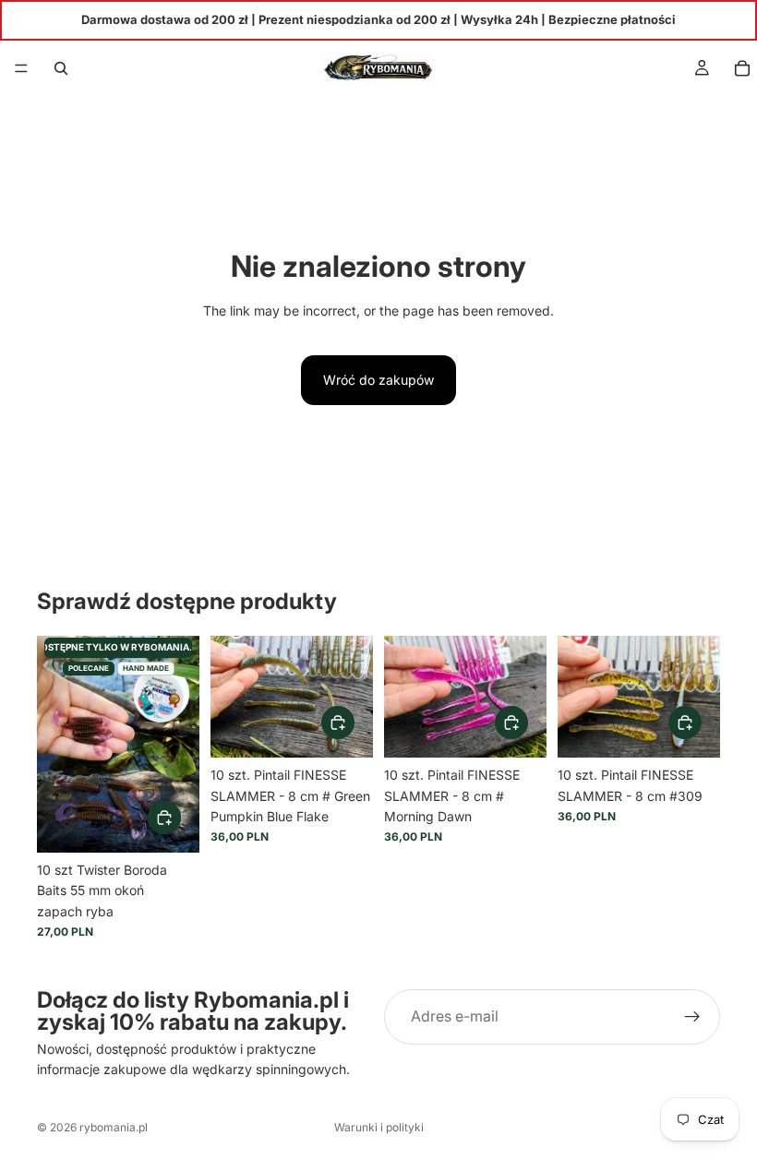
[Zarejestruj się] (692, 1017)
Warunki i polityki (379, 1127)
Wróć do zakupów (378, 380)
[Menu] (21, 68)
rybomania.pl (113, 1127)
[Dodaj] (164, 817)
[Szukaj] (61, 68)
